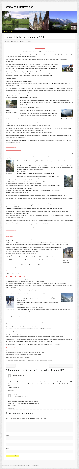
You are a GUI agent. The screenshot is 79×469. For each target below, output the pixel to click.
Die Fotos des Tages (11, 147)
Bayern (22, 41)
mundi (8, 41)
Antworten (11, 390)
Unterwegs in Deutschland (18, 6)
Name (7, 435)
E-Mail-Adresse (10, 442)
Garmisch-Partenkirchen (19, 360)
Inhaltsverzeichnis (7, 31)
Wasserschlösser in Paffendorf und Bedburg (61, 366)
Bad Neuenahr (10, 366)
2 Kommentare (30, 41)
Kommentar (9, 421)
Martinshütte (40, 360)
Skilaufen (50, 360)
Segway (45, 360)
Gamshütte (10, 360)
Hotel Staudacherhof (40, 48)
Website (8, 448)
